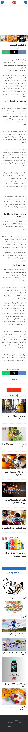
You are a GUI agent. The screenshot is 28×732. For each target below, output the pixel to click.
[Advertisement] (14, 19)
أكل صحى (23, 720)
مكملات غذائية (18, 722)
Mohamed (14, 379)
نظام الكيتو (10, 722)
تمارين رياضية (16, 720)
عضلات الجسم (8, 720)
